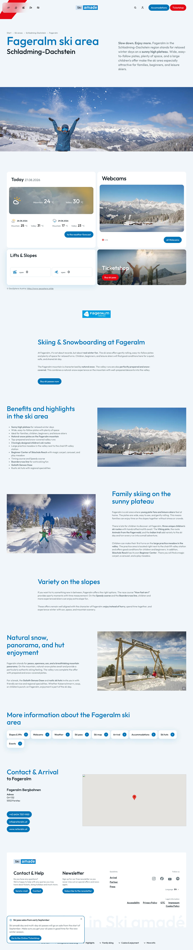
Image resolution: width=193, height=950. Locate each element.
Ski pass (79, 734)
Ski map (98, 734)
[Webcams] (30, 7)
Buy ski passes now (49, 381)
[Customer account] (142, 7)
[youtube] (170, 878)
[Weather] (16, 7)
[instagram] (154, 878)
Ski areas (19, 33)
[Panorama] (38, 7)
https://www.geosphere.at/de (40, 288)
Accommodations (140, 734)
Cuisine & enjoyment (130, 943)
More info (151, 943)
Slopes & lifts (15, 734)
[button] (190, 149)
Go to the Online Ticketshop (25, 938)
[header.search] (135, 7)
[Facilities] (23, 7)
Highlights (90, 943)
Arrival (116, 734)
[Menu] (8, 7)
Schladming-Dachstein (36, 33)
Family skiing (107, 943)
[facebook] (162, 878)
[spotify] (177, 878)
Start (9, 33)
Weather (58, 734)
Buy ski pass (110, 277)
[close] (81, 919)
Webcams (38, 734)
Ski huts (164, 734)
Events (12, 743)
